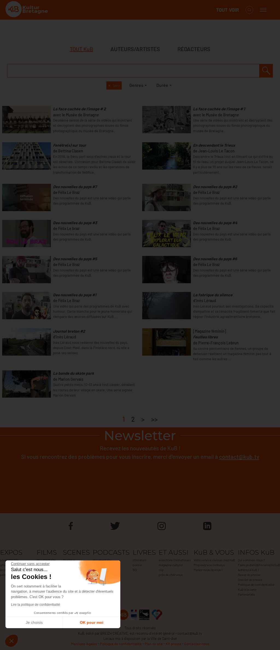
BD (135, 570)
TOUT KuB (81, 49)
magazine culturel (171, 565)
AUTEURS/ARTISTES (135, 49)
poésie (137, 565)
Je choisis (34, 622)
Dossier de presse (250, 579)
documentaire (46, 560)
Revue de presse (249, 575)
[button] (11, 640)
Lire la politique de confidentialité (35, 605)
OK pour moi (91, 622)
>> (154, 419)
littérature (139, 560)
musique (69, 560)
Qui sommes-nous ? (251, 560)
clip (161, 570)
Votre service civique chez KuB (214, 560)
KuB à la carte (247, 589)
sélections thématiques (175, 560)
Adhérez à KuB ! (248, 570)
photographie (9, 560)
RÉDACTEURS (193, 49)
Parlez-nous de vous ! (208, 570)
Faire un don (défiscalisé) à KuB (259, 565)
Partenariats (246, 594)
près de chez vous (171, 575)
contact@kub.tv (239, 456)
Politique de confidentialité (256, 584)
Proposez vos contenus (209, 565)
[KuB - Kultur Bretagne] (27, 10)
